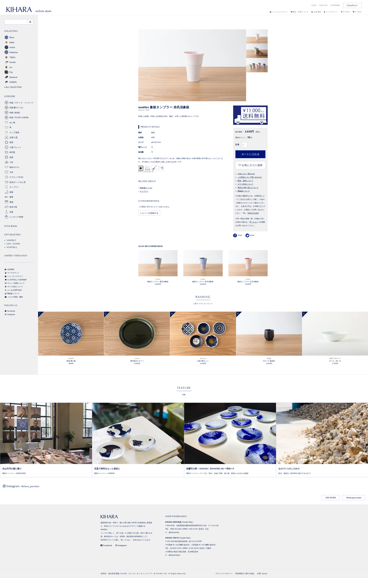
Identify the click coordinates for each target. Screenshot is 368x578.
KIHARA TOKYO (172, 538)
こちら (253, 222)
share (240, 235)
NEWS (314, 5)
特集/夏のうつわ (146, 188)
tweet (252, 235)
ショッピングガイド (279, 12)
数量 (237, 144)
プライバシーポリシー (224, 574)
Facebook (11, 311)
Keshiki (12, 62)
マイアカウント (331, 12)
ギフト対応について (245, 184)
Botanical (13, 77)
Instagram (11, 315)
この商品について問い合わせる (250, 177)
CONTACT (323, 5)
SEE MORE (330, 497)
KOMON (13, 82)
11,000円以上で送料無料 (17, 280)
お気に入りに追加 (251, 165)
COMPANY (352, 5)
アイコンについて (146, 172)
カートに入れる (250, 154)
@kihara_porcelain (30, 486)
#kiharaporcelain (353, 497)
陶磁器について (244, 191)
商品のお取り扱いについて (248, 188)
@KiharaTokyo (174, 555)
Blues (11, 37)
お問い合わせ (262, 574)
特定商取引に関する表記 (244, 574)
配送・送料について (300, 12)
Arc (10, 67)
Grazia (12, 47)
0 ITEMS (346, 12)
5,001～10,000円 (13, 244)
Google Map (187, 522)
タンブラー (144, 191)
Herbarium (13, 52)
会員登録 (317, 12)
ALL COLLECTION (13, 87)
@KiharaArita (174, 532)
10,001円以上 (12, 247)
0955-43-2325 (253, 213)
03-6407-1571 (175, 548)
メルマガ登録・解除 (15, 297)
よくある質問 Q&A (14, 290)
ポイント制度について (16, 283)
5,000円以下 (11, 240)
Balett (11, 42)
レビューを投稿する (149, 213)
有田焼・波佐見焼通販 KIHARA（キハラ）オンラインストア (126, 574)
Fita (11, 72)
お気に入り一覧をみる (246, 174)
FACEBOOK (335, 5)
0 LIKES (358, 12)
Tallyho (12, 57)
